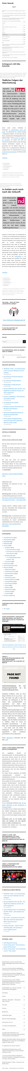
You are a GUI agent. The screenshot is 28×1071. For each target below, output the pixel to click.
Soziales (7, 591)
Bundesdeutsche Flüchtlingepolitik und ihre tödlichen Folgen (12, 290)
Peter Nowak (8, 3)
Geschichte (7, 563)
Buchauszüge (9, 555)
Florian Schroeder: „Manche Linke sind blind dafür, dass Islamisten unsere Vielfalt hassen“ (13, 927)
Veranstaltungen (4, 34)
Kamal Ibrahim (7, 293)
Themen (3, 28)
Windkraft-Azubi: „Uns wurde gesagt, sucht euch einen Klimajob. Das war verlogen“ (14, 895)
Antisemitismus (9, 573)
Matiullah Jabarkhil (11, 294)
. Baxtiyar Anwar (7, 288)
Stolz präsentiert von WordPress (16, 1068)
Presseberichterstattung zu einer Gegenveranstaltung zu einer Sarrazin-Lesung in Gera (13, 52)
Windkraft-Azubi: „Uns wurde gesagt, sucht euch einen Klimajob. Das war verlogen (14, 370)
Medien (7, 587)
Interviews (8, 561)
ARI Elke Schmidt (19, 172)
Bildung (7, 575)
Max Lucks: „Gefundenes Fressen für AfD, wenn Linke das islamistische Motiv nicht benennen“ (14, 919)
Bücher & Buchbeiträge (6, 36)
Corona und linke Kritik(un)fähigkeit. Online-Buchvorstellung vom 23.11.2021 (14, 13)
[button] (3, 357)
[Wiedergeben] (4, 855)
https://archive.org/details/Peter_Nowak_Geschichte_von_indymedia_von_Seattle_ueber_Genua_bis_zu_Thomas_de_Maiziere (14, 646)
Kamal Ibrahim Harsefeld (15, 293)
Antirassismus (6, 164)
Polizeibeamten (18, 256)
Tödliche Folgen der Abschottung (12, 81)
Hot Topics (7, 608)
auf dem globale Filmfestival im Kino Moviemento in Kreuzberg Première (14, 805)
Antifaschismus (6, 279)
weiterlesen (4, 157)
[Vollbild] (24, 855)
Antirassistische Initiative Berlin (10, 172)
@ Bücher (8, 547)
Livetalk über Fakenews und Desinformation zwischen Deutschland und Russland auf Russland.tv (13, 45)
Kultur (7, 585)
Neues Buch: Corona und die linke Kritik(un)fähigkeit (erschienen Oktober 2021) (13, 11)
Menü (14, 6)
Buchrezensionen (7, 166)
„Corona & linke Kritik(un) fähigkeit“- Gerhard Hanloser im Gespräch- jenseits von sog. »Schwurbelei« (14, 16)
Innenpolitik (6, 167)
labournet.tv (10, 737)
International (6, 284)
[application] (14, 850)
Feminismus (8, 577)
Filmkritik (6, 543)
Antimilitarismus (8, 537)
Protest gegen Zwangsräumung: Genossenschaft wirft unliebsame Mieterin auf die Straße (13, 420)
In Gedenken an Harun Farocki (11, 1045)
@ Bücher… (4, 32)
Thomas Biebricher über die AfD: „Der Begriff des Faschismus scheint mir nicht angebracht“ (14, 390)
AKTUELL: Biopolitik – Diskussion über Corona (11, 1000)
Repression (5, 169)
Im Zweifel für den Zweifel (11, 402)
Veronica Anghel (8, 595)
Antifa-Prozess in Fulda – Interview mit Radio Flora (10, 57)
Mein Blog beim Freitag (12, 890)
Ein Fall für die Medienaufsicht (12, 380)
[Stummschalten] (21, 855)
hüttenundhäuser (10, 579)
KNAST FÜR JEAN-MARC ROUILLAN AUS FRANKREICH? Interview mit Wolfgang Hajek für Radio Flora (13, 47)
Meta (3, 42)
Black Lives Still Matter (21, 288)
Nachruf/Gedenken (9, 565)
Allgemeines (8, 569)
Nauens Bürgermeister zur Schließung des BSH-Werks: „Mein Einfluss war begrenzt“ (14, 911)
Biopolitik (6, 541)
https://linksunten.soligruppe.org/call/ (14, 320)
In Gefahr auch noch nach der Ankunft (12, 190)
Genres (3, 30)
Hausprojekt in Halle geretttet (12, 384)
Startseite (5, 993)
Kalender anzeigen (21, 357)
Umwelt (7, 593)
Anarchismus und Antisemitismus (13, 376)
